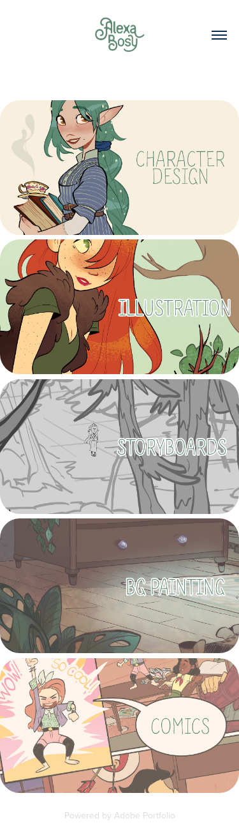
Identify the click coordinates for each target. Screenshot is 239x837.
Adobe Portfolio (144, 815)
